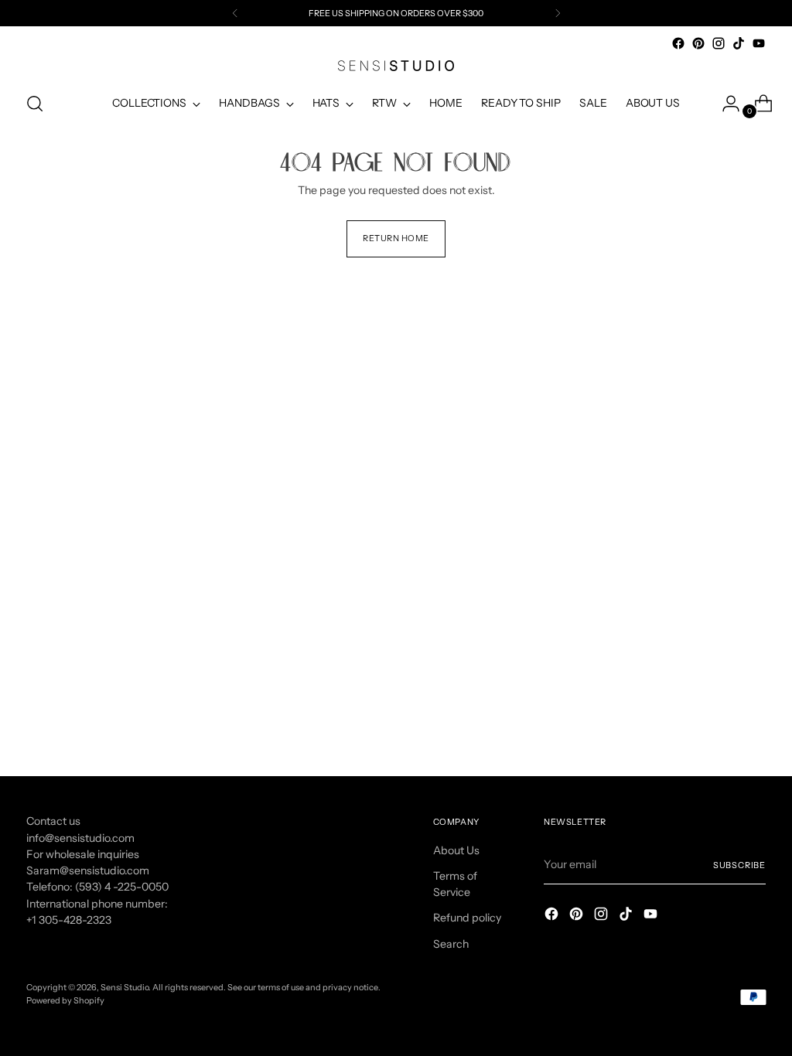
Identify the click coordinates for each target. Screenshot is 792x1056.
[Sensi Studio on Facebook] (678, 43)
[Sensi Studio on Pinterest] (698, 43)
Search (451, 944)
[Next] (558, 13)
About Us (456, 850)
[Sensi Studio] (396, 65)
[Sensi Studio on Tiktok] (739, 43)
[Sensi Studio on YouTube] (759, 43)
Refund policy (467, 918)
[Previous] (235, 13)
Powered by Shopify (65, 1000)
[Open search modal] (34, 103)
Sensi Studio (124, 987)
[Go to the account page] (724, 103)
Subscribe (739, 865)
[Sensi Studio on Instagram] (718, 43)
